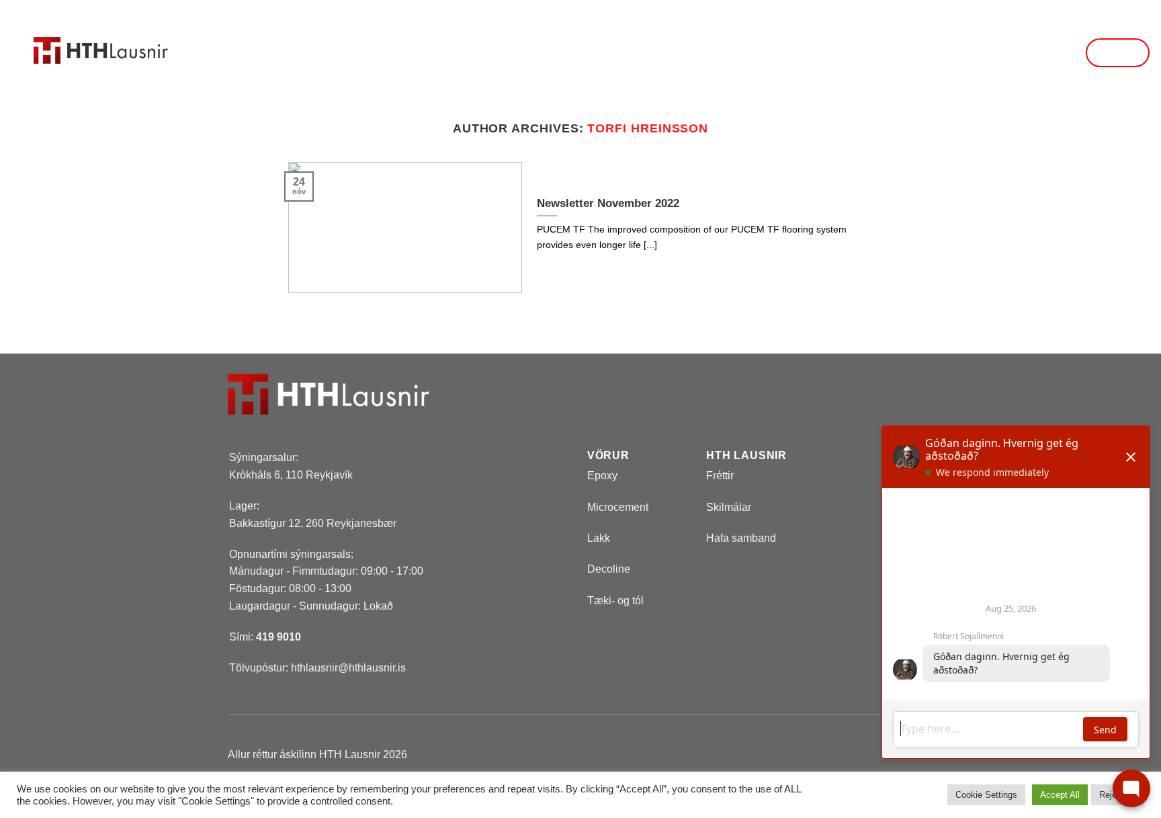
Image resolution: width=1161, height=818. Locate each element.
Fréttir (712, 52)
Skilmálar (728, 507)
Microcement (617, 507)
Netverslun (511, 52)
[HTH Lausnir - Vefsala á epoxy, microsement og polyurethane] (101, 35)
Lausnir (403, 52)
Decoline (608, 569)
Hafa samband (815, 52)
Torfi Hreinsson (647, 128)
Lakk (598, 538)
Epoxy (602, 475)
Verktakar (619, 52)
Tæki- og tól (615, 600)
